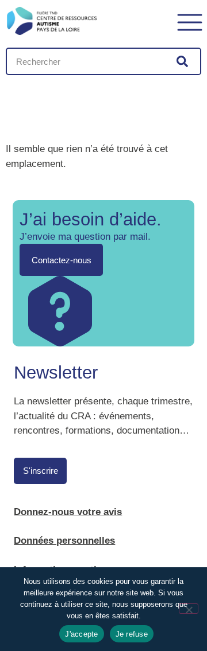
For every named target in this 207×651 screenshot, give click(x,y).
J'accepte (81, 634)
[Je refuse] (188, 608)
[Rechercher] (182, 61)
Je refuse (132, 634)
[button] (189, 21)
